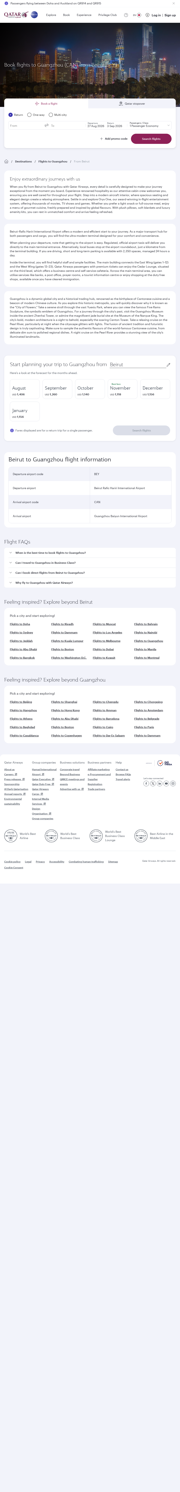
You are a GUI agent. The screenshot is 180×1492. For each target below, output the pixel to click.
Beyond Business (70, 774)
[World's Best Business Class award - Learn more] (51, 835)
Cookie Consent (13, 867)
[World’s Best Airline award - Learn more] (10, 835)
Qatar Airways (13, 762)
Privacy (40, 861)
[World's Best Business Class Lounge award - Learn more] (96, 835)
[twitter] (153, 783)
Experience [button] (84, 14)
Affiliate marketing (99, 769)
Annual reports (13, 793)
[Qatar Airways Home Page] (16, 15)
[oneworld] (34, 15)
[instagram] (173, 783)
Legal (28, 861)
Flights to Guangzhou (52, 161)
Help (119, 762)
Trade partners (96, 789)
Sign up (170, 15)
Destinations (23, 161)
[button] (92, 553)
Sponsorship (12, 784)
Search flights (141, 430)
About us (9, 769)
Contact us (122, 769)
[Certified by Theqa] (159, 765)
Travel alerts (123, 779)
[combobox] (138, 364)
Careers (9, 774)
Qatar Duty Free (41, 784)
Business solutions (72, 762)
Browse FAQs (123, 774)
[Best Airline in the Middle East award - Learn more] (140, 835)
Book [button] (66, 14)
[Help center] (126, 15)
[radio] (25, 389)
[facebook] (146, 783)
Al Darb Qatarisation (16, 789)
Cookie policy (12, 861)
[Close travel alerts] (174, 3)
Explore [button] (51, 14)
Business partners (99, 762)
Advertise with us (70, 789)
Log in (156, 15)
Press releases (12, 779)
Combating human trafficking (86, 861)
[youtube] (166, 783)
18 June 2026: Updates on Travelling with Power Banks (46, 3)
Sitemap (113, 861)
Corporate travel (70, 769)
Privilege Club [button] (107, 14)
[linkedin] (159, 783)
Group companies (44, 762)
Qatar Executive (41, 779)
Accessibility (56, 861)
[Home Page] (6, 161)
